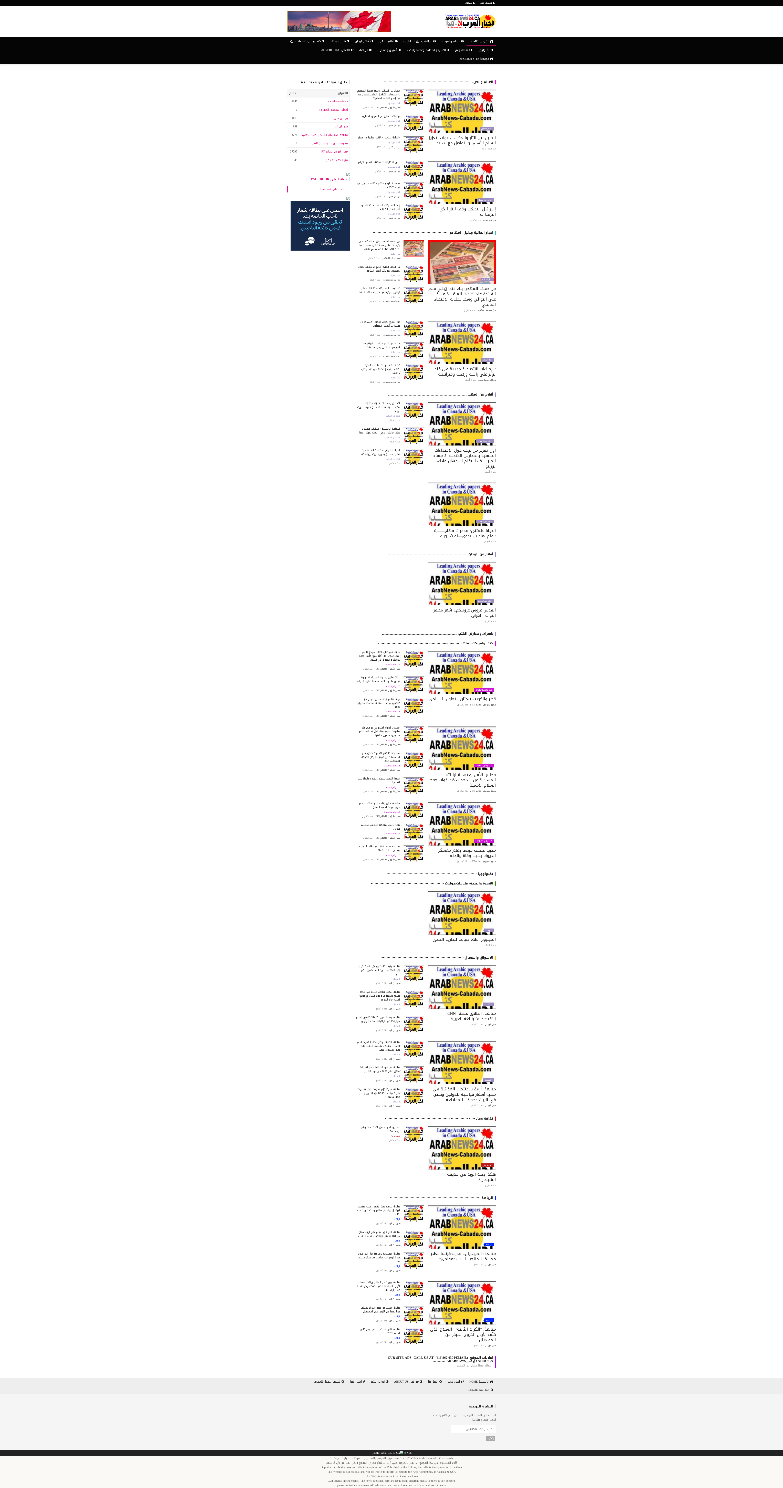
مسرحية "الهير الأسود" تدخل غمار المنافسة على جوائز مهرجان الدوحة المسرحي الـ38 (380, 757)
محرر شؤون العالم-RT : (334, 151)
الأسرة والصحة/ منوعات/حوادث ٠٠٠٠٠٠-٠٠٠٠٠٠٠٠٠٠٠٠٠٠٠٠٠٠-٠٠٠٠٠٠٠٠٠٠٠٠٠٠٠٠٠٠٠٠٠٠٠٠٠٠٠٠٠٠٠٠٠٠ (432, 883)
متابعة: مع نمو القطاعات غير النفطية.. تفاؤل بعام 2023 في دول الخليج (379, 1069)
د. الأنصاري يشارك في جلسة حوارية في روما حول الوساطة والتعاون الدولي (378, 679)
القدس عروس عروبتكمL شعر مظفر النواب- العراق (465, 612)
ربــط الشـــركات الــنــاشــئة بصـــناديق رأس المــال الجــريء (380, 206)
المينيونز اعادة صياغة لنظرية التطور (464, 939)
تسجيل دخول (486, 3)
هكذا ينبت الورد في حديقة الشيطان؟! (471, 1176)
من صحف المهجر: (337, 160)
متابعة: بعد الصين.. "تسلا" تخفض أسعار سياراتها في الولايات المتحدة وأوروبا (378, 1019)
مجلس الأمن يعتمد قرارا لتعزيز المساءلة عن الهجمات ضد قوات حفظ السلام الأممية (462, 780)
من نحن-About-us (407, 1381)
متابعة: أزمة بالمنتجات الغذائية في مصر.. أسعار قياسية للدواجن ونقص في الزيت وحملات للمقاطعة (464, 1094)
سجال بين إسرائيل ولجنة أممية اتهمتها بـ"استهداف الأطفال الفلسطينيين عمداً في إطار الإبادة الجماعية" (378, 94)
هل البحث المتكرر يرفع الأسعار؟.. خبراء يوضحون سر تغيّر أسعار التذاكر (379, 268)
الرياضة (364, 50)
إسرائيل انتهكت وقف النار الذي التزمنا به (467, 211)
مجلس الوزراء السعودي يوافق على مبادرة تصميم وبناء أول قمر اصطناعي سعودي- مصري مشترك (379, 731)
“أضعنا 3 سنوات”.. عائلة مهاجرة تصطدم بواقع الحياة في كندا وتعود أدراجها (380, 369)
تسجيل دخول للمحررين (327, 1381)
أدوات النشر (378, 1381)
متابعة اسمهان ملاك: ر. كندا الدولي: (324, 135)
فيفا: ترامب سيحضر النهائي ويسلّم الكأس (380, 826)
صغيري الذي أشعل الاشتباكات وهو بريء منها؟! (380, 1129)
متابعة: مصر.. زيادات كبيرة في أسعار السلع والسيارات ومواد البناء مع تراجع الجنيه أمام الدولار (379, 995)
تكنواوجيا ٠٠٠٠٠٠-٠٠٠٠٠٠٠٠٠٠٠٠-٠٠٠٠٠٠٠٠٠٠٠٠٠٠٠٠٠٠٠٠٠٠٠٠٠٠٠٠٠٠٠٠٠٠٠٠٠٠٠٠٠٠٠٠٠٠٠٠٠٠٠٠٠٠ (440, 874)
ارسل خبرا (356, 1381)
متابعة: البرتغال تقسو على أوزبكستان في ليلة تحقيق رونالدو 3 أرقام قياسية (379, 1233)
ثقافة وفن (462, 50)
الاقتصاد (488, 1004)
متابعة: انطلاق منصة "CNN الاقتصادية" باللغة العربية (471, 1016)
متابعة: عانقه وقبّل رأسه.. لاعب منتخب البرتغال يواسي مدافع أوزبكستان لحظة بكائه (378, 1210)
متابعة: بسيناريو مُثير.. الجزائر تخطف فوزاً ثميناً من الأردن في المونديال (380, 1309)
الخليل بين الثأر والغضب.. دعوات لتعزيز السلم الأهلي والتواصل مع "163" (462, 140)
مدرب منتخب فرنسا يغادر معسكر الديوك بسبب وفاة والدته (467, 852)
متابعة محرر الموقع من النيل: (329, 143)
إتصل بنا (433, 1381)
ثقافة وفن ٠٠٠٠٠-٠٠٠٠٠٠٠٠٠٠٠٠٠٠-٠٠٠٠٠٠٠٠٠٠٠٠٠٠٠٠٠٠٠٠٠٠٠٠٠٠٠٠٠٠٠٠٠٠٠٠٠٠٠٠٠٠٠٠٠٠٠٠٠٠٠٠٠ (439, 1118)
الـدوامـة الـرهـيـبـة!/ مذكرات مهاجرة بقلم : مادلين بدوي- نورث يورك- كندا (380, 452)
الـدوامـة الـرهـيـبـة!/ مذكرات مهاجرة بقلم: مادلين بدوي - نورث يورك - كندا (379, 430)
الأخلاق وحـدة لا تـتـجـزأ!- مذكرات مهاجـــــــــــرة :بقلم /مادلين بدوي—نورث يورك (378, 407)
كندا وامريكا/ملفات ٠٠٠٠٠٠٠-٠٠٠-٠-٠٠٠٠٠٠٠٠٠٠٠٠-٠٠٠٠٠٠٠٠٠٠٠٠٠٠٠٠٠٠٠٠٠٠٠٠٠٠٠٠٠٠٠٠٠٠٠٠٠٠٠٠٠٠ (435, 643)
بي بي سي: (340, 118)
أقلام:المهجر (387, 41)
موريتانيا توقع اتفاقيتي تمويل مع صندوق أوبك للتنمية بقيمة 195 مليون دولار (379, 702)
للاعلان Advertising (336, 50)
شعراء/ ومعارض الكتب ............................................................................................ (437, 633)
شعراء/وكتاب (338, 41)
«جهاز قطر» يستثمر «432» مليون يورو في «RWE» (378, 185)
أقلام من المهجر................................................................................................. (440, 394)
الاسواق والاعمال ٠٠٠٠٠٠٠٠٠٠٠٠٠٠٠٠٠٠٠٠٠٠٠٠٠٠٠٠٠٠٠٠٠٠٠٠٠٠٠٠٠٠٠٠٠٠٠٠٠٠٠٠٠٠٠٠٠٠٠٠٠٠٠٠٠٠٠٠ (436, 957)
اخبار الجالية (487, 279)
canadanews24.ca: (337, 101)
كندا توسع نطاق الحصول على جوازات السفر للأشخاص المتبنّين (379, 323)
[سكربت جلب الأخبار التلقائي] (387, 1453)
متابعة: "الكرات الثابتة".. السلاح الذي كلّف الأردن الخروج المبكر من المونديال (463, 1334)
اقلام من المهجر (485, 441)
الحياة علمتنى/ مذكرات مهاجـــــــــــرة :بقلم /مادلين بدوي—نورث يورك (465, 533)
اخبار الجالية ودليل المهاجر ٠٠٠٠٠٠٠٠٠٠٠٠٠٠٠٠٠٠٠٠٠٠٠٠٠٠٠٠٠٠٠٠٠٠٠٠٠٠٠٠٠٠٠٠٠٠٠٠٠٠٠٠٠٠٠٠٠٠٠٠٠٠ (433, 232)
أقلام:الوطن (362, 41)
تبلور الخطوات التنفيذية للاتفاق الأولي (378, 162)
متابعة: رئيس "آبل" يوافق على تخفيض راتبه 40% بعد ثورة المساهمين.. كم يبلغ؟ (378, 970)
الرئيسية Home (479, 41)
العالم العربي (486, 128)
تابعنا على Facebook (329, 179)
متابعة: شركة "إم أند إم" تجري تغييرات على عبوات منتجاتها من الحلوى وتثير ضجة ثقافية (379, 1093)
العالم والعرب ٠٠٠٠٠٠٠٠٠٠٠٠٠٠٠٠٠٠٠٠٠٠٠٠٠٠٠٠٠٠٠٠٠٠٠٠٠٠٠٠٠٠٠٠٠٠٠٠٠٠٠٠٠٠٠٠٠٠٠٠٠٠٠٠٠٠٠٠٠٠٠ (438, 82)
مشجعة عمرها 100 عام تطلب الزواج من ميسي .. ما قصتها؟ (378, 848)
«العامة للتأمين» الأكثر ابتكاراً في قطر (379, 137)
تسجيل (469, 3)
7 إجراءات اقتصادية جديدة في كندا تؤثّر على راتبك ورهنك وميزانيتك (464, 371)
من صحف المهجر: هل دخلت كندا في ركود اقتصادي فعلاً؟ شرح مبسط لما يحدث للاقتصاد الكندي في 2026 (379, 245)
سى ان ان (341, 126)
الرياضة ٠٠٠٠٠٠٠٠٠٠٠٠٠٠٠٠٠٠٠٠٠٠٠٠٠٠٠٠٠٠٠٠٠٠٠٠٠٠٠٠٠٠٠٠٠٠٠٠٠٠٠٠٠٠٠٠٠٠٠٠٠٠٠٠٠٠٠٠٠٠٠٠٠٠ (441, 1198)
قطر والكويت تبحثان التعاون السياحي (462, 699)
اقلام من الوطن (485, 601)
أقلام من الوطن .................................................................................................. (440, 554)
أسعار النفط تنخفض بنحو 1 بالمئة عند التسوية (379, 780)
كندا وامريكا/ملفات (484, 690)
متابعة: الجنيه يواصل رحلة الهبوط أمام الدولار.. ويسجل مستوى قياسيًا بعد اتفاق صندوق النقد (378, 1045)
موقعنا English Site (474, 59)
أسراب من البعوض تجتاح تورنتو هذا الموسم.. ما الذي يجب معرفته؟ (381, 345)
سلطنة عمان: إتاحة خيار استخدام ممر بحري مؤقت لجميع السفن (379, 805)
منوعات (489, 930)
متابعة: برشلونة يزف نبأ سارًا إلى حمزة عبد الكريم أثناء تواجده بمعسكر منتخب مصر (379, 1257)
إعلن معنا (454, 1381)
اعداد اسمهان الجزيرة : (333, 110)
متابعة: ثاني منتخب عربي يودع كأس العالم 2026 (380, 1331)
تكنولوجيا (484, 50)
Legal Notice (479, 1390)
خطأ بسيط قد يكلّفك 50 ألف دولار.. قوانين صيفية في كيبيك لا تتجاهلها (379, 290)
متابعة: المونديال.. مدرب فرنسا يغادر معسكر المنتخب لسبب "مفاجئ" (463, 1256)
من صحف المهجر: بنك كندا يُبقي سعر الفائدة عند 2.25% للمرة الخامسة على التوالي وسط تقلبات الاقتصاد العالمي (462, 296)
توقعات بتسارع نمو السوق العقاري (381, 116)
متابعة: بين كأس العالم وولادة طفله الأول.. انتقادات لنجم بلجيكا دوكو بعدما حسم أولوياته (378, 1286)
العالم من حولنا (393, 103)
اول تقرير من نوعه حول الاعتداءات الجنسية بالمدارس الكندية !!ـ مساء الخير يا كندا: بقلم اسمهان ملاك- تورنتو (464, 458)
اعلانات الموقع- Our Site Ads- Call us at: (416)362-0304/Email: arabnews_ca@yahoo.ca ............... (440, 1359)
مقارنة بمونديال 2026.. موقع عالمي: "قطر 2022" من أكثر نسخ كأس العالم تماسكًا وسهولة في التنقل (379, 655)
